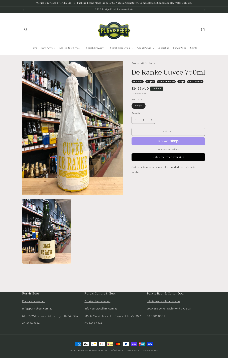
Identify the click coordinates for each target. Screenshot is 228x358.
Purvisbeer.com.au (33, 301)
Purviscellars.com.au (97, 301)
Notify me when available (168, 157)
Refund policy (117, 350)
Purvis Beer (83, 350)
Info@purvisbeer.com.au (37, 308)
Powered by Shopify (98, 350)
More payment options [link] (168, 149)
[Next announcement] (204, 10)
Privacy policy (133, 350)
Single (181, 81)
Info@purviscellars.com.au (101, 308)
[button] (26, 29)
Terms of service (150, 350)
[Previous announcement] (23, 10)
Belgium (150, 81)
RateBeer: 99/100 (166, 81)
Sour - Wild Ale (195, 81)
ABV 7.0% (138, 81)
